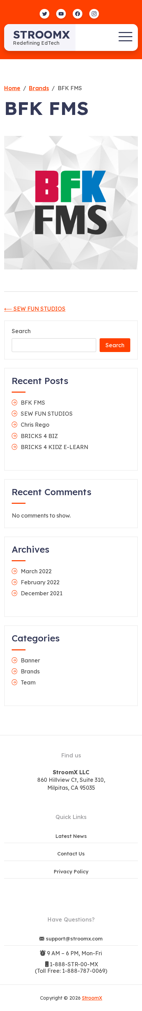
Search (21, 331)
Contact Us (71, 854)
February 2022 (40, 582)
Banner (30, 660)
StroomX (41, 34)
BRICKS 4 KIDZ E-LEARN (54, 447)
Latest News (71, 836)
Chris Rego (35, 424)
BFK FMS (33, 402)
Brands (30, 671)
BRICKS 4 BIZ (39, 436)
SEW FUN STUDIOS (47, 413)
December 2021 (41, 593)
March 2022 (36, 571)
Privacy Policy (71, 872)
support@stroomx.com (74, 939)
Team (28, 682)
